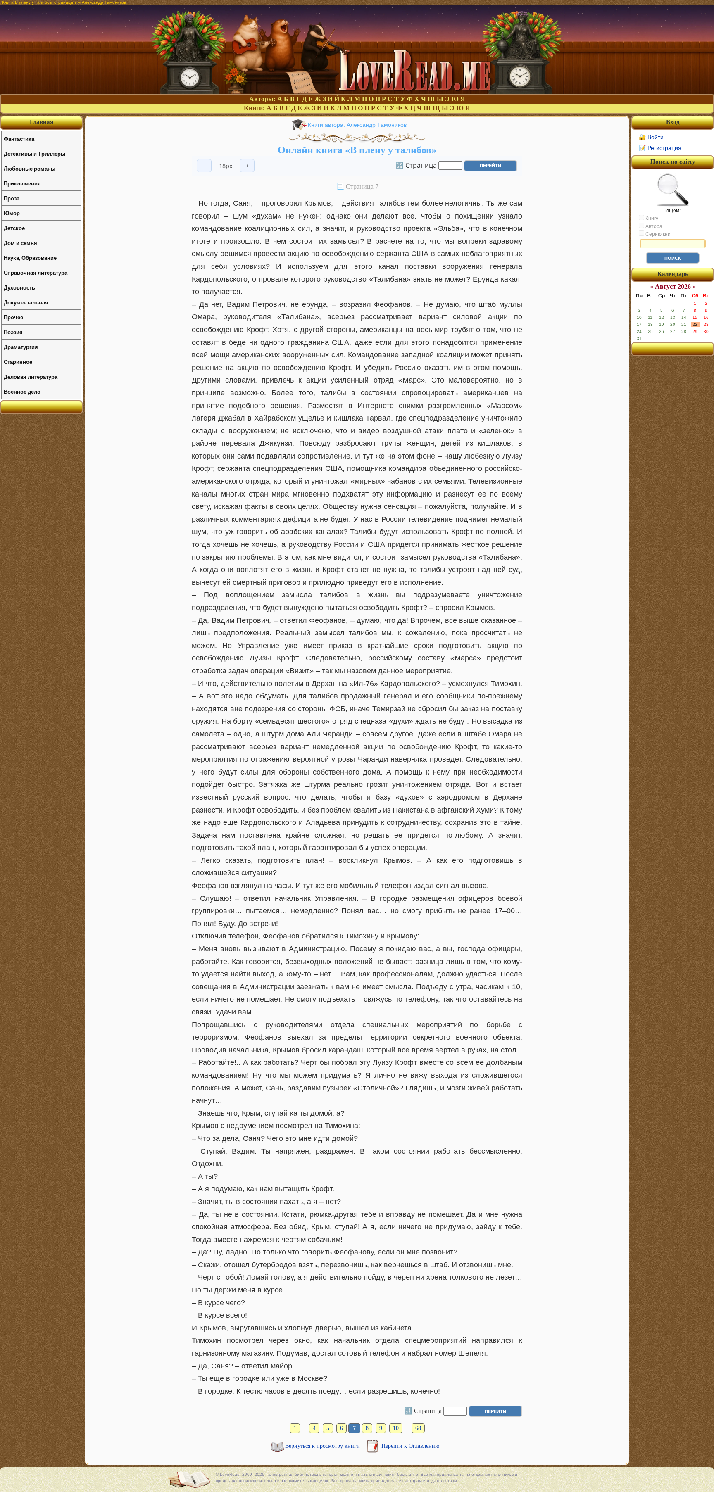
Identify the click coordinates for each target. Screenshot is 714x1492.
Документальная (26, 302)
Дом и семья (20, 243)
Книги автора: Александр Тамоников (357, 124)
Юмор (12, 213)
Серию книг (658, 234)
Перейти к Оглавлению (410, 1446)
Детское (14, 228)
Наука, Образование (30, 257)
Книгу (651, 218)
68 (418, 1428)
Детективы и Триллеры (34, 153)
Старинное (18, 362)
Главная (41, 122)
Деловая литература (30, 376)
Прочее (13, 317)
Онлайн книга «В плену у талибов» (357, 150)
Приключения (22, 183)
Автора (653, 226)
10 (396, 1428)
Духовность (19, 287)
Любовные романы (29, 168)
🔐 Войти (651, 137)
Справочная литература (35, 272)
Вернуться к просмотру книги (323, 1446)
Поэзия (13, 332)
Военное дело (22, 391)
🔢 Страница (416, 164)
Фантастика (19, 139)
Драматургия (21, 347)
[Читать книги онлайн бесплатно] (357, 91)
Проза (11, 198)
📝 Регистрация (660, 148)
